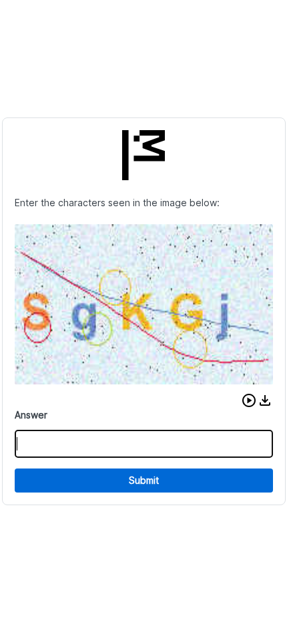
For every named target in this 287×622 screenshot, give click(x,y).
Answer (31, 414)
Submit (144, 480)
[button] (249, 400)
